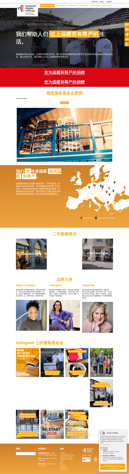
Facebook (127, 33)
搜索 (101, 1)
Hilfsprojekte (72, 5)
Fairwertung (127, 23)
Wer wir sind (84, 5)
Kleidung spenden (47, 5)
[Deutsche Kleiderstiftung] (27, 9)
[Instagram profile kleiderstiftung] (27, 376)
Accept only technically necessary (112, 465)
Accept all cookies (112, 468)
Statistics (105, 450)
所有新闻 (64, 103)
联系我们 (109, 1)
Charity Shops (107, 5)
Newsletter (127, 38)
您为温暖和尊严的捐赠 (64, 72)
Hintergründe (95, 5)
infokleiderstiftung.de (50, 455)
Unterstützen (60, 5)
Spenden (127, 43)
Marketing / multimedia (109, 455)
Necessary (105, 448)
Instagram (127, 28)
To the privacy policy (105, 444)
